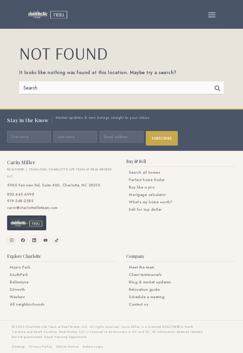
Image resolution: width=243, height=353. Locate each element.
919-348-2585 (20, 201)
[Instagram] (11, 240)
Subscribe (162, 138)
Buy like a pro (142, 187)
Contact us (138, 304)
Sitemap (18, 346)
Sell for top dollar (145, 209)
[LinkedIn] (34, 240)
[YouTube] (45, 240)
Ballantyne (19, 282)
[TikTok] (56, 240)
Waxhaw (17, 297)
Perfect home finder (147, 180)
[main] (121, 69)
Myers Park (20, 267)
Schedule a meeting (146, 297)
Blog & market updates (150, 282)
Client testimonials (145, 274)
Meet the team (141, 267)
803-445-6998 (20, 194)
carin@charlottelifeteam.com (32, 207)
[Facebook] (22, 240)
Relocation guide (144, 289)
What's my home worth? (151, 202)
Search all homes (144, 172)
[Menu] (212, 14)
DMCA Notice (67, 346)
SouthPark (19, 274)
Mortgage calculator (147, 194)
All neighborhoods (27, 304)
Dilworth (17, 289)
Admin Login (93, 346)
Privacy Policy (40, 346)
